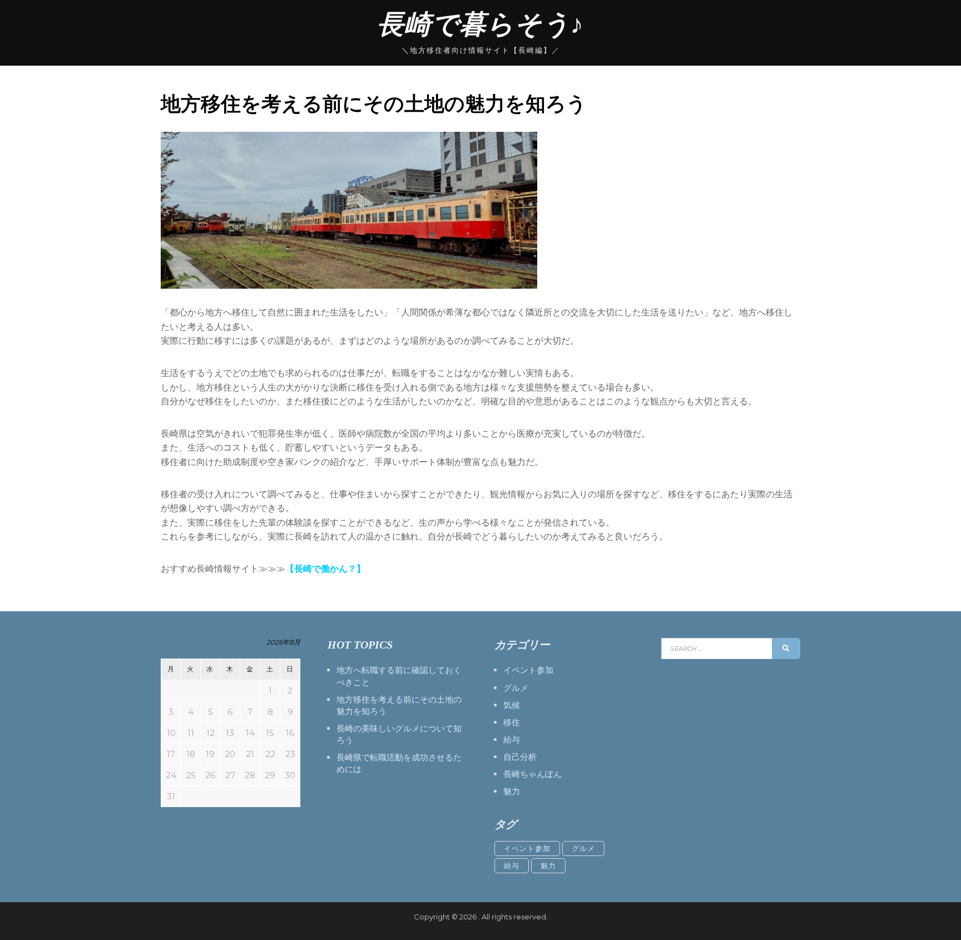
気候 (511, 705)
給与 (511, 739)
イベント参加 (528, 670)
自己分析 (520, 756)
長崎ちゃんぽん (532, 774)
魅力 (511, 791)
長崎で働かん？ (325, 568)
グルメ (515, 687)
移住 (511, 722)
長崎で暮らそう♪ (480, 24)
